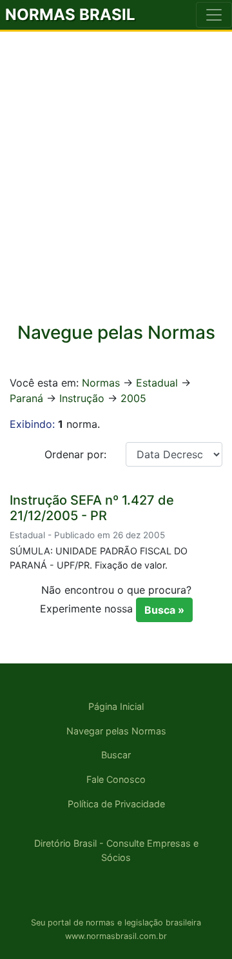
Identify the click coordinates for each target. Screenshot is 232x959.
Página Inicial (116, 706)
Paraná (26, 398)
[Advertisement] (116, 185)
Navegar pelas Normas (116, 730)
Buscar (116, 754)
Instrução (81, 398)
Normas (101, 382)
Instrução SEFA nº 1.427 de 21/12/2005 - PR (92, 507)
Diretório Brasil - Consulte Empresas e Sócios (116, 850)
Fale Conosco (116, 779)
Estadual (157, 382)
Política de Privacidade (116, 803)
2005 (133, 398)
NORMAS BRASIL (70, 14)
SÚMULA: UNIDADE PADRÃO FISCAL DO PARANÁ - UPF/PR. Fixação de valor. (99, 557)
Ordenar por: (75, 454)
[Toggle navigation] (214, 15)
